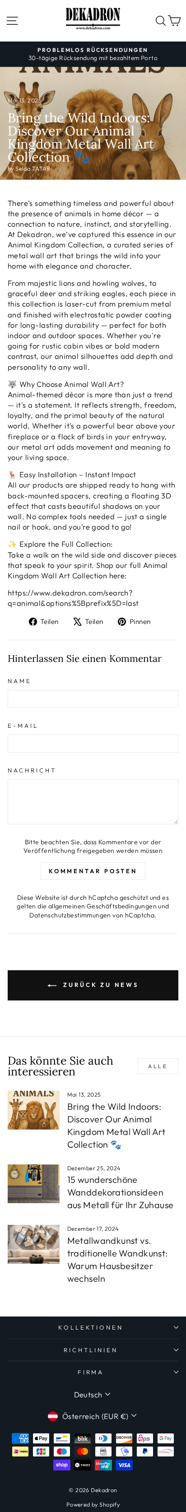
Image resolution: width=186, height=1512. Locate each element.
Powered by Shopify (93, 1504)
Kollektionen (91, 1327)
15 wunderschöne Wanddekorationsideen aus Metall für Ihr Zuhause (120, 1192)
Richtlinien (91, 1350)
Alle (157, 1066)
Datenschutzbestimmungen (70, 915)
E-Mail (23, 725)
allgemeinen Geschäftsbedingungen (102, 906)
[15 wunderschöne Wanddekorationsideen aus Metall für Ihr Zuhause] (34, 1183)
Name (20, 680)
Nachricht (32, 770)
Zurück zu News (99, 984)
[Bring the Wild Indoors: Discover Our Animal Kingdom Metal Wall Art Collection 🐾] (34, 1110)
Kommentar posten (93, 871)
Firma (91, 1372)
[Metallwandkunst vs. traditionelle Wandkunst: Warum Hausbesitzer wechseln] (34, 1244)
